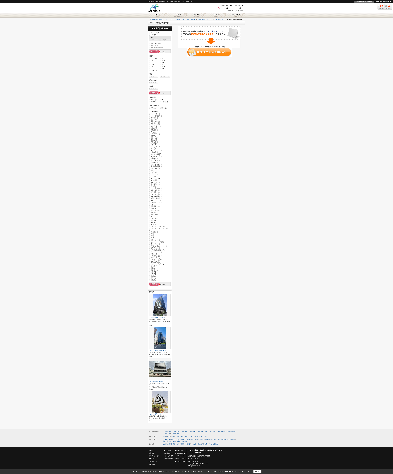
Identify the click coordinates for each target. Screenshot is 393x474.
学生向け (154, 158)
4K (151, 68)
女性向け (154, 162)
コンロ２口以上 (156, 196)
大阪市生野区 (175, 433)
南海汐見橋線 (222, 439)
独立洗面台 (155, 218)
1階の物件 (155, 270)
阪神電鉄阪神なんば (210, 439)
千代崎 (177, 436)
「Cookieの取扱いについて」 (230, 471)
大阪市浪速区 (167, 431)
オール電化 (155, 180)
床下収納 (154, 224)
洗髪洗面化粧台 (156, 214)
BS (152, 236)
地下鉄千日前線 (185, 439)
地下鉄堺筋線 (167, 441)
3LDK (163, 66)
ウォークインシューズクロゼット (160, 229)
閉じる (257, 471)
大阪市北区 (166, 433)
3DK (152, 66)
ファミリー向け (156, 164)
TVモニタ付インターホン (159, 246)
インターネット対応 (157, 242)
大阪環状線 (166, 439)
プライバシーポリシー (155, 456)
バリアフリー (155, 134)
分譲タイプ (155, 138)
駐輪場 (153, 186)
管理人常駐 (155, 140)
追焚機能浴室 (155, 206)
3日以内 (153, 102)
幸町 (172, 436)
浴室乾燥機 (155, 208)
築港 (164, 436)
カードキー (155, 148)
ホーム (151, 450)
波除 (182, 436)
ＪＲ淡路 (193, 444)
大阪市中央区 (192, 431)
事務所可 (154, 130)
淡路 (186, 436)
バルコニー (155, 176)
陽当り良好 (155, 120)
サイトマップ (153, 461)
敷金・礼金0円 (180, 458)
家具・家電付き (156, 190)
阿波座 (205, 444)
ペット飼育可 (155, 114)
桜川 (168, 436)
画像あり (153, 108)
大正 (168, 444)
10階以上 (154, 272)
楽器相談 (154, 118)
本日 (163, 100)
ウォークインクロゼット (159, 226)
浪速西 (201, 436)
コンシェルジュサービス (159, 264)
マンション (161, 33)
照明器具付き (155, 184)
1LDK (163, 60)
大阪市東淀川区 (202, 431)
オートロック (155, 244)
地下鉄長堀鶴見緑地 (197, 439)
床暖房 (153, 222)
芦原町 (188, 444)
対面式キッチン (156, 202)
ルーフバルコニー (157, 178)
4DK (163, 68)
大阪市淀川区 (212, 431)
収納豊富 (154, 232)
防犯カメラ (155, 254)
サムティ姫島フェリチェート (158, 414)
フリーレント (155, 146)
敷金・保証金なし (156, 43)
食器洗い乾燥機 (156, 198)
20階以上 (154, 274)
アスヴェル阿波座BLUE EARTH (159, 350)
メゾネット (155, 172)
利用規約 (151, 458)
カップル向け (155, 160)
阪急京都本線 (177, 441)
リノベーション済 (157, 126)
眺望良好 (154, 142)
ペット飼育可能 (181, 453)
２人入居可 (155, 132)
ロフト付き (155, 170)
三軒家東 (191, 436)
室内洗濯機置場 (156, 166)
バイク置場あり (156, 188)
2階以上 (154, 268)
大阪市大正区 (222, 431)
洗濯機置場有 (155, 192)
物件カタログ (153, 464)
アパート (153, 33)
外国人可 (154, 152)
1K (162, 58)
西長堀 (183, 444)
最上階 (153, 276)
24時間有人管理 (156, 256)
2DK (163, 62)
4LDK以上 (154, 70)
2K (151, 62)
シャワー (154, 216)
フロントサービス (157, 258)
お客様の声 (168, 450)
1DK (152, 60)
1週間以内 (165, 102)
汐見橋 (173, 444)
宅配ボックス (155, 248)
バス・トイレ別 (156, 204)
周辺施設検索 (169, 458)
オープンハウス (156, 150)
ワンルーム (154, 58)
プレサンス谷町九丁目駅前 (157, 317)
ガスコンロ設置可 (157, 154)
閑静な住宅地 (155, 122)
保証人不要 (155, 128)
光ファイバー (155, 240)
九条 (164, 444)
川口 (205, 436)
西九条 (200, 444)
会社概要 (151, 453)
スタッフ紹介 (169, 456)
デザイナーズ (155, 124)
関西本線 (184, 441)
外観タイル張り (156, 194)
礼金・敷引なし (155, 45)
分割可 (153, 136)
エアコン (154, 220)
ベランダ (154, 174)
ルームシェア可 (156, 156)
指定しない (154, 100)
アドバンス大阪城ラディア (157, 381)
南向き (153, 278)
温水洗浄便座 (155, 210)
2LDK (152, 64)
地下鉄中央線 (175, 439)
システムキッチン (157, 200)
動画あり (164, 108)
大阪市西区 (176, 431)
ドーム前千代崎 (213, 444)
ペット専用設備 (156, 116)
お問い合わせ (169, 453)
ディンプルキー (156, 252)
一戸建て (153, 35)
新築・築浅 (179, 450)
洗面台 (153, 212)
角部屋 (153, 280)
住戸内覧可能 (155, 262)
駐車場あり (155, 266)
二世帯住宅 (155, 144)
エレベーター (155, 182)
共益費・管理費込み (157, 47)
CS (152, 234)
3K (162, 64)
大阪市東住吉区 (231, 431)
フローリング (155, 168)
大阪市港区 (184, 431)
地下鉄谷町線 (231, 439)
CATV (153, 238)
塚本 (196, 436)
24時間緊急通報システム (159, 250)
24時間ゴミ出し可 (157, 260)
